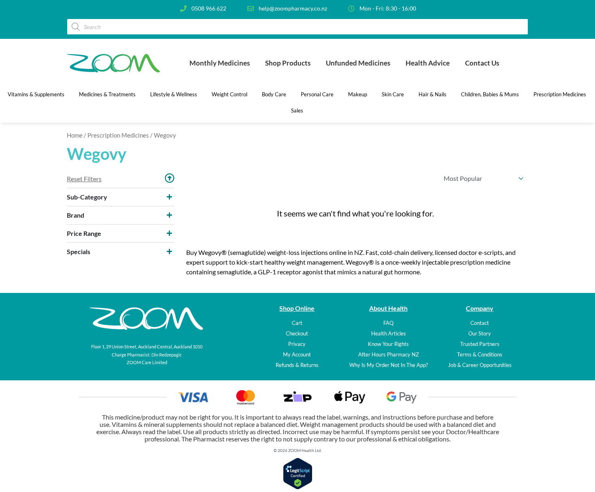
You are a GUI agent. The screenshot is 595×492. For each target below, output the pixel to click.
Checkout (297, 333)
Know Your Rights (388, 344)
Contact (479, 323)
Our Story (479, 333)
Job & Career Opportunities (480, 365)
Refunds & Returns (297, 365)
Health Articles (388, 333)
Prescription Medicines (118, 135)
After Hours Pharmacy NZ (388, 354)
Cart (297, 323)
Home (75, 135)
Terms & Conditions (479, 354)
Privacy (297, 344)
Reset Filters (84, 178)
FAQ (388, 323)
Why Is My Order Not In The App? (388, 365)
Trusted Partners (479, 344)
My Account (297, 354)
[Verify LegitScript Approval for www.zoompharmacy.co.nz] (297, 487)
